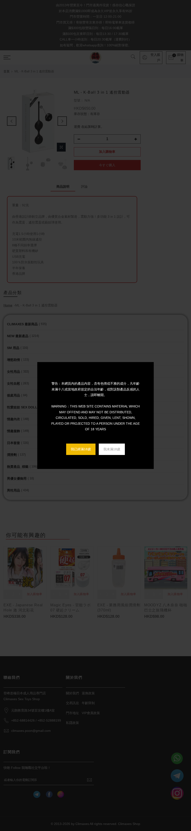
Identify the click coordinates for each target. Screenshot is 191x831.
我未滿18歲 (111, 449)
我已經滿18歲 (81, 449)
